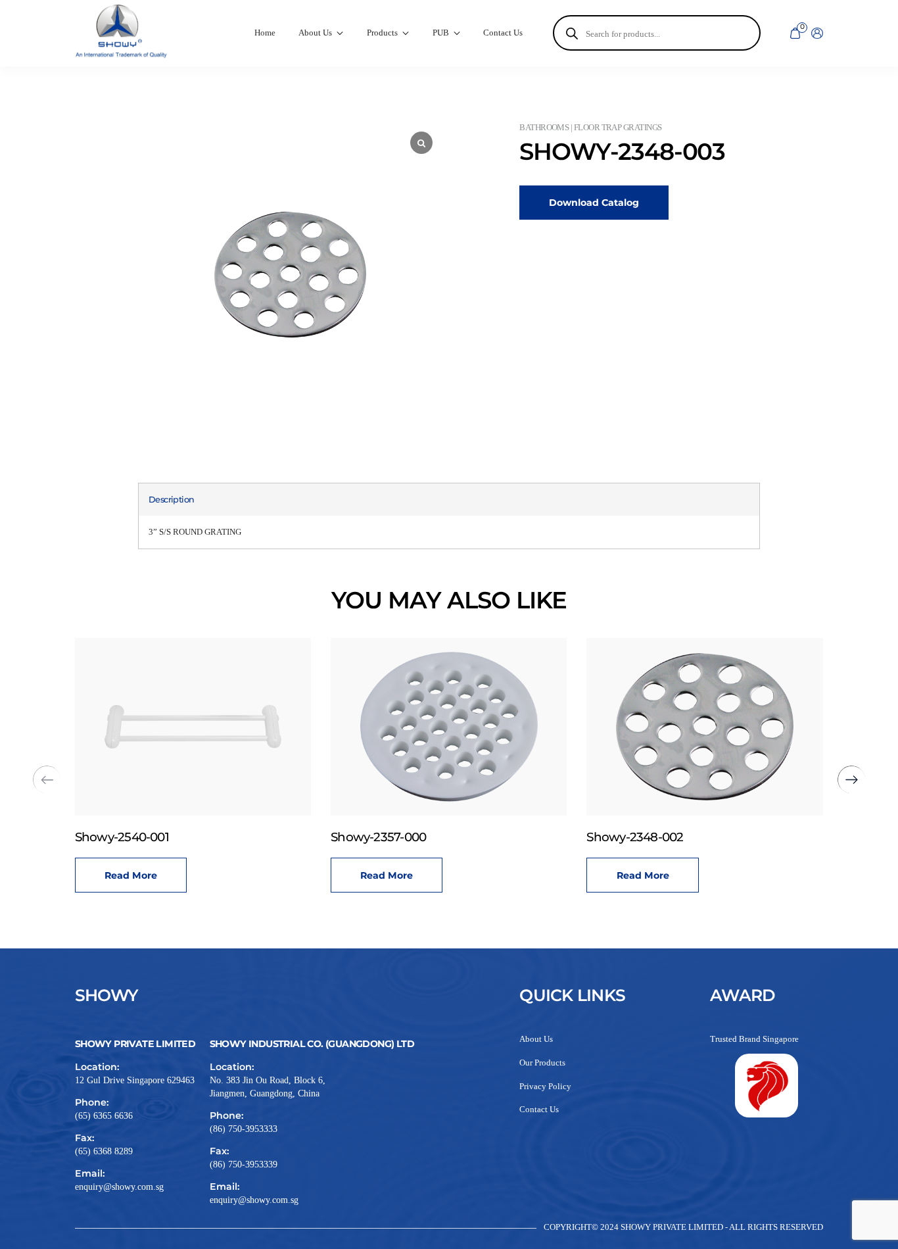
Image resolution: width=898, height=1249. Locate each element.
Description (172, 499)
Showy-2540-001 (122, 837)
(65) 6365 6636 (104, 1115)
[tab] (172, 499)
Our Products (542, 1062)
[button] (852, 780)
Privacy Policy (545, 1086)
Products (382, 32)
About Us (536, 1039)
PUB (441, 32)
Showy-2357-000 (378, 837)
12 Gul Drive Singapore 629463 (135, 1080)
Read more (131, 875)
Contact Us (503, 32)
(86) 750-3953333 (243, 1128)
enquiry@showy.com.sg (119, 1186)
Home (264, 32)
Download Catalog (594, 202)
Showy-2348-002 (634, 837)
